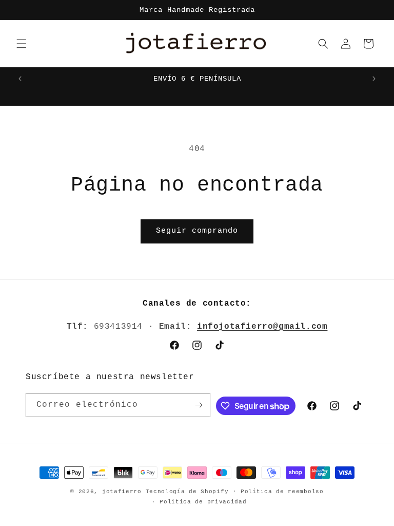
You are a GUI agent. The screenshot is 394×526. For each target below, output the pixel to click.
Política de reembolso (282, 492)
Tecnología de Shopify (187, 492)
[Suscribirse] (198, 405)
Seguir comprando (197, 231)
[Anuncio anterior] (20, 78)
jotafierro (124, 492)
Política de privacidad (203, 502)
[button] (21, 43)
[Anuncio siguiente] (374, 78)
